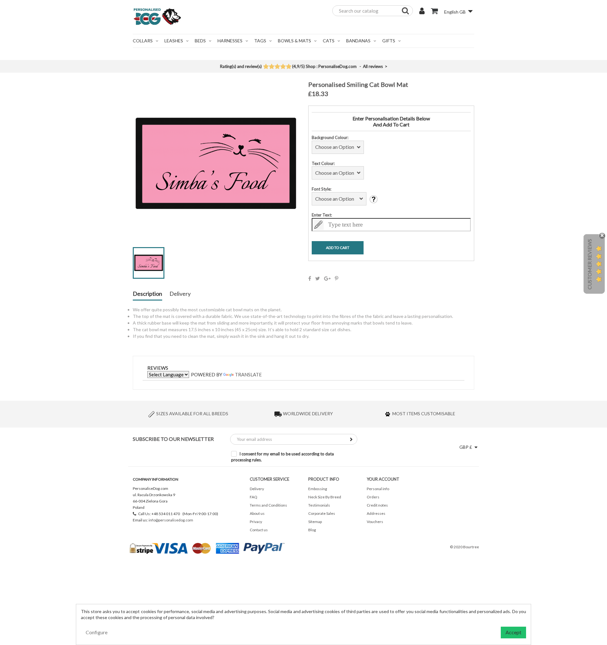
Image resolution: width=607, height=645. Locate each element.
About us (257, 513)
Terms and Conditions (268, 505)
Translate (248, 374)
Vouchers (375, 521)
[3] (277, 67)
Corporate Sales (321, 513)
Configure (96, 632)
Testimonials (319, 505)
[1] (265, 67)
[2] (271, 67)
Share (309, 278)
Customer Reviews (589, 264)
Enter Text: (322, 214)
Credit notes (377, 505)
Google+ (327, 278)
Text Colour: (323, 163)
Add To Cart (337, 247)
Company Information (155, 479)
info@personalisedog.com (171, 520)
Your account (383, 479)
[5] (288, 67)
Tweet (317, 278)
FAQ (253, 497)
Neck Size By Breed (324, 497)
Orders (373, 497)
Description (147, 294)
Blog (312, 529)
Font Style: (321, 189)
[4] (282, 67)
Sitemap (315, 521)
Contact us (259, 529)
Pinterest (336, 278)
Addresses (376, 513)
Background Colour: (330, 137)
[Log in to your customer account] (422, 12)
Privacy (256, 521)
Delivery (180, 294)
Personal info (378, 488)
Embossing (317, 488)
